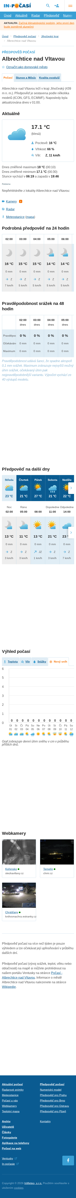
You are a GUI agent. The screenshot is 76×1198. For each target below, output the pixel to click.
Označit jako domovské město (27, 67)
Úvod (7, 15)
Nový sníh (60, 661)
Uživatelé (8, 1126)
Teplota (13, 661)
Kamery (11, 201)
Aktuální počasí (12, 1084)
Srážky (41, 661)
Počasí (8, 77)
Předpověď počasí (24, 36)
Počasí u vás (10, 1100)
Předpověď (51, 15)
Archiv (6, 1121)
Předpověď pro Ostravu (54, 1105)
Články (6, 1132)
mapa (30, 217)
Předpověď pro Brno (52, 1100)
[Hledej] (48, 6)
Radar (35, 15)
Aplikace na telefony (15, 1143)
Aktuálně (21, 15)
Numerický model (50, 1089)
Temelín (48, 869)
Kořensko (11, 869)
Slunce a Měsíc (26, 77)
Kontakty (45, 1121)
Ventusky (7, 1158)
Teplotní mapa (10, 1111)
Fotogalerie (9, 1137)
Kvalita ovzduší (49, 77)
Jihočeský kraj (49, 36)
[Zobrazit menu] (70, 6)
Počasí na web (11, 1148)
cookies (18, 1187)
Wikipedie (9, 986)
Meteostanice (15, 217)
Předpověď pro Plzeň (53, 1111)
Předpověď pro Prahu (53, 1095)
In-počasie (8, 1163)
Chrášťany (11, 912)
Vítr (27, 661)
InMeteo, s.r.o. (33, 1183)
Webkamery (9, 1105)
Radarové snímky (13, 1089)
